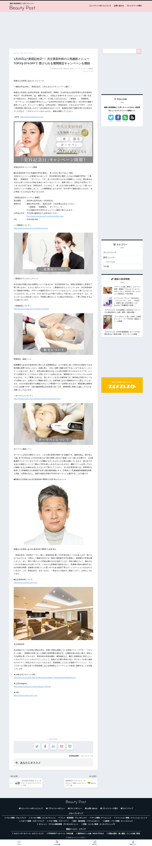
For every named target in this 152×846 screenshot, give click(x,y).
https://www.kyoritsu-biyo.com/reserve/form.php (45, 216)
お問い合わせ (119, 6)
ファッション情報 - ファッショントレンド (131, 818)
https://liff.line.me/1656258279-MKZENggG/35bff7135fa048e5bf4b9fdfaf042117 (45, 678)
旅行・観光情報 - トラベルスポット (86, 821)
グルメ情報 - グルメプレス (16, 818)
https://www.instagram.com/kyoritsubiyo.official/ (32, 687)
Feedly (125, 121)
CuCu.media (110, 262)
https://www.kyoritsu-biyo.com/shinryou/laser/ (31, 309)
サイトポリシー (76, 808)
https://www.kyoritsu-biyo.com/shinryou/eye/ (31, 228)
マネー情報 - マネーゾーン (59, 821)
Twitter (111, 121)
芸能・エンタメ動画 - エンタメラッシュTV (99, 824)
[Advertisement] (76, 29)
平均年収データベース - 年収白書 (60, 833)
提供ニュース (109, 257)
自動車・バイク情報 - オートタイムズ (118, 821)
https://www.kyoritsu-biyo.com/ (25, 583)
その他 (106, 266)
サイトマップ (128, 808)
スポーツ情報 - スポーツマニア (32, 821)
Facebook (118, 121)
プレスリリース (87, 756)
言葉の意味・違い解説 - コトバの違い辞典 (124, 833)
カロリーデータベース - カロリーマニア (29, 833)
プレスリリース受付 (134, 6)
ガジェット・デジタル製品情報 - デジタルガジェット (58, 824)
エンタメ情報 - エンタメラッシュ (43, 818)
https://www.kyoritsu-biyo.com (32, 117)
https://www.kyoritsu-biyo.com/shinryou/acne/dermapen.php (37, 399)
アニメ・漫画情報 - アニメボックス (73, 818)
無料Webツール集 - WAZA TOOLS (91, 833)
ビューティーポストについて (100, 6)
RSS (132, 121)
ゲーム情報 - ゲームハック (101, 818)
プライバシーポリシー (56, 808)
